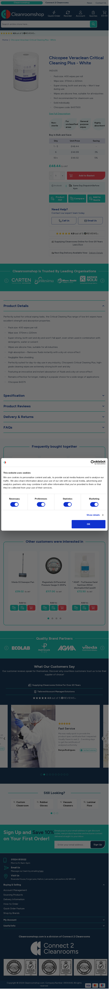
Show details (93, 515)
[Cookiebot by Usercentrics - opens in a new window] (92, 462)
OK (88, 524)
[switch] (41, 504)
